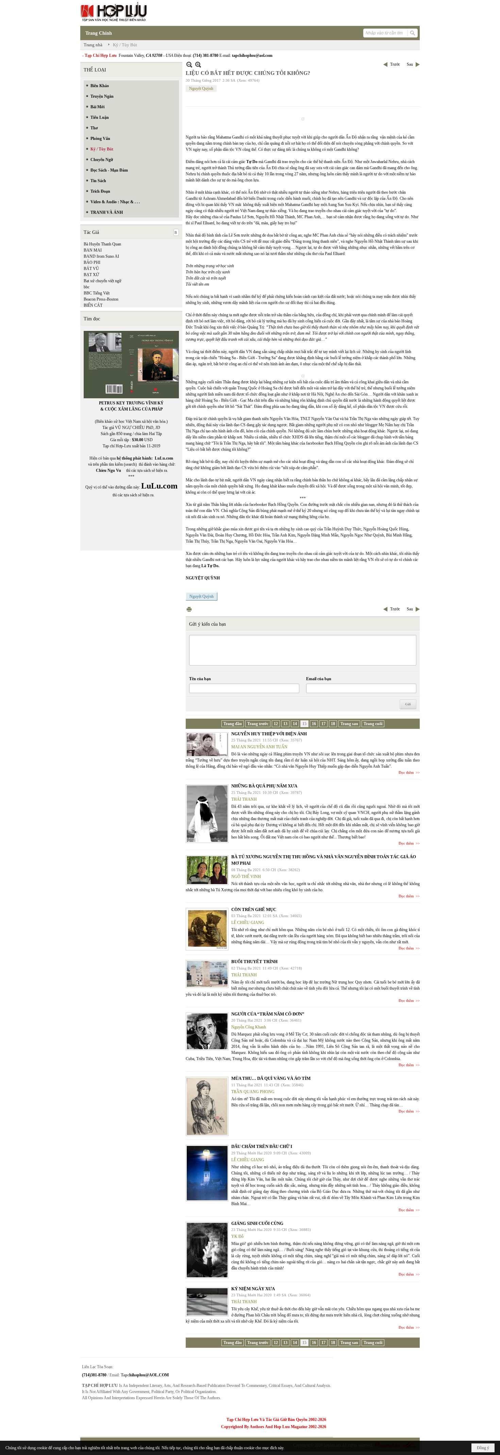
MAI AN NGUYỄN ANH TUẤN (259, 747)
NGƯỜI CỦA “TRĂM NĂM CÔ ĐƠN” (267, 1014)
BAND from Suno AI (101, 256)
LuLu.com (164, 458)
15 (304, 723)
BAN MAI (93, 250)
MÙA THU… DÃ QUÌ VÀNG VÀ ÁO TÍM (271, 1078)
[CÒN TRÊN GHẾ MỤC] (207, 929)
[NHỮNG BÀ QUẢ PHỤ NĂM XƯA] (207, 813)
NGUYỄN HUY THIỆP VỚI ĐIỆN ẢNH (269, 733)
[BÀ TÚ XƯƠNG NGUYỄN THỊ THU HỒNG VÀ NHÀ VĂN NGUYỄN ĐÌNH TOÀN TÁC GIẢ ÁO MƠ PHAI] (207, 870)
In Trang (189, 609)
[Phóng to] (198, 64)
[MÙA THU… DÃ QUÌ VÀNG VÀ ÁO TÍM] (207, 1106)
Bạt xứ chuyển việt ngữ (102, 280)
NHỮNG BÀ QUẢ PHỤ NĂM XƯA (264, 785)
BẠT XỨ (91, 274)
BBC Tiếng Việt (97, 293)
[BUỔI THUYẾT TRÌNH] (207, 974)
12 (276, 723)
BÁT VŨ (91, 268)
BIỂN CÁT (93, 305)
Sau (410, 64)
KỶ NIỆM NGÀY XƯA (253, 1288)
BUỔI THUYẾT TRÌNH (254, 961)
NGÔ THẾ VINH (246, 876)
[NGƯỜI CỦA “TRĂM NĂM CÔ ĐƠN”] (207, 1031)
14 (295, 723)
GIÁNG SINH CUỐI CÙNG (257, 1223)
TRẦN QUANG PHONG (252, 1091)
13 (285, 723)
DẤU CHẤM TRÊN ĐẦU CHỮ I (261, 1146)
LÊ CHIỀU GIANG (247, 922)
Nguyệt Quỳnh (201, 88)
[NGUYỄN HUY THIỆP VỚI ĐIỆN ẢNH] (207, 744)
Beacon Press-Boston (101, 299)
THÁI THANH (244, 799)
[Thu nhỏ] (189, 64)
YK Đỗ (237, 1236)
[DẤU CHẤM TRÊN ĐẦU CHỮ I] (207, 1173)
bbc (86, 287)
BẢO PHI (92, 262)
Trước (395, 64)
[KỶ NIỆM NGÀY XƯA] (207, 1301)
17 (323, 723)
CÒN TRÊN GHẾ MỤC (253, 909)
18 (333, 723)
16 (314, 723)
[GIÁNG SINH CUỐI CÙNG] (207, 1250)
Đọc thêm (406, 772)
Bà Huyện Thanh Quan (102, 244)
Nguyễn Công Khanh (248, 1027)
